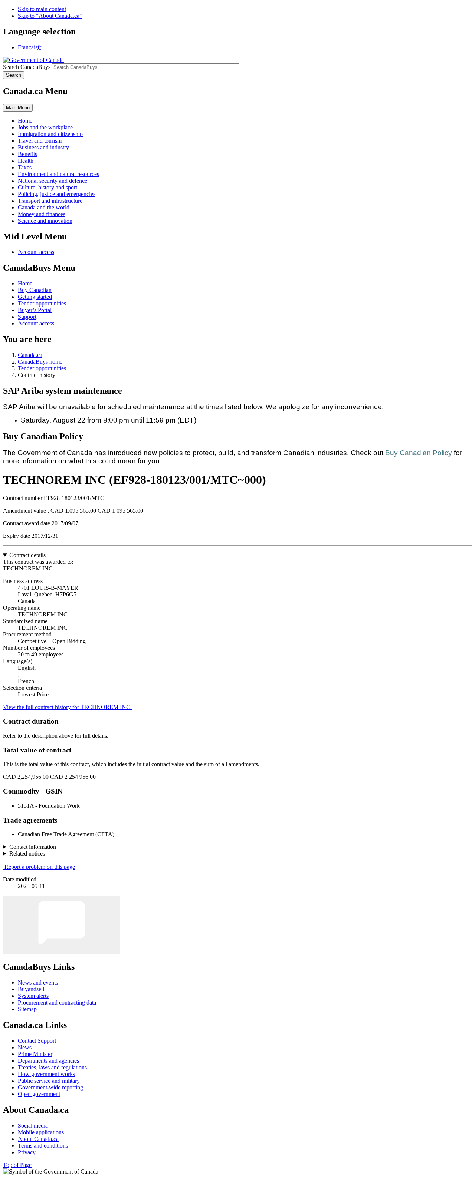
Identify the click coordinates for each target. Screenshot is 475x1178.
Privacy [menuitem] (27, 1152)
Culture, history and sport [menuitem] (47, 187)
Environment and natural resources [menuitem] (58, 174)
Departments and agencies (48, 1061)
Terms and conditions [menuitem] (43, 1145)
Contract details (27, 555)
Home (25, 283)
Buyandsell (31, 989)
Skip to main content (42, 9)
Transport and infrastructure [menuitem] (50, 201)
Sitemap (27, 1009)
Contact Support (37, 1041)
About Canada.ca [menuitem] (38, 1139)
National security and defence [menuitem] (52, 181)
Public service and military (49, 1081)
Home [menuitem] (25, 121)
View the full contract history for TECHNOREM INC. (67, 707)
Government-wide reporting (50, 1087)
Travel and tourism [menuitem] (40, 141)
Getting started (35, 297)
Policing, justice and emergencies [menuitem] (56, 194)
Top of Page (17, 1165)
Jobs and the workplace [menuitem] (45, 127)
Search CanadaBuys (26, 67)
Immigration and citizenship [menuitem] (50, 134)
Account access (36, 252)
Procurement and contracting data (57, 1002)
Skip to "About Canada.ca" (50, 16)
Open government (39, 1094)
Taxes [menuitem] (25, 167)
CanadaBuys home (40, 361)
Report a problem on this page (39, 867)
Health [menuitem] (25, 161)
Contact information (32, 847)
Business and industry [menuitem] (43, 147)
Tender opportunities (42, 303)
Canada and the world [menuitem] (43, 207)
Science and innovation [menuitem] (45, 221)
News (25, 1047)
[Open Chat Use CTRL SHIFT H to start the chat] (61, 925)
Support (27, 317)
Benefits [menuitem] (27, 154)
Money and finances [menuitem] (41, 214)
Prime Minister (35, 1054)
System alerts (33, 996)
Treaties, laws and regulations (52, 1067)
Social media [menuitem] (33, 1125)
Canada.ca (30, 355)
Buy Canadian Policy (418, 453)
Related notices (27, 853)
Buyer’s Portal (35, 310)
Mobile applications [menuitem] (41, 1132)
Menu (18, 107)
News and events (38, 982)
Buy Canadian (35, 290)
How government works (46, 1074)
